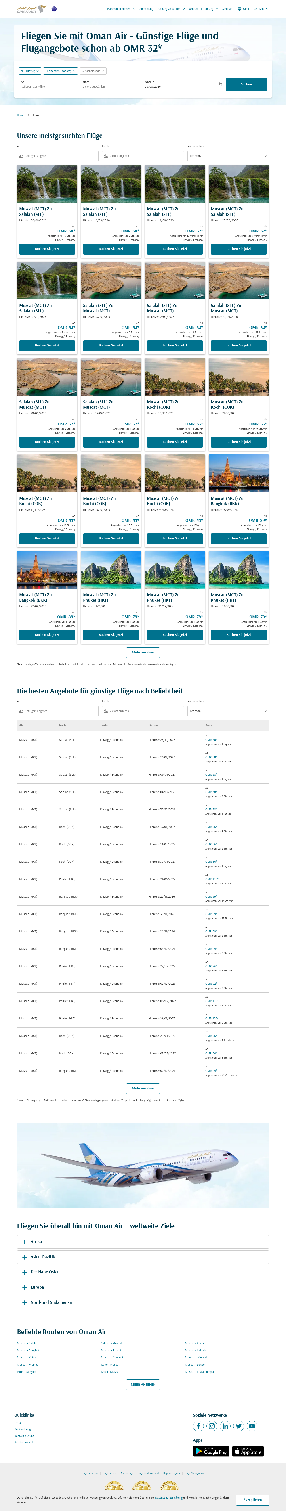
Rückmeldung (22, 1429)
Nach (86, 82)
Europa (37, 1287)
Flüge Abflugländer (194, 1473)
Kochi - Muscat (110, 1372)
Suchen (246, 84)
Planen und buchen (121, 9)
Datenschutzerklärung (169, 1498)
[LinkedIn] (225, 1426)
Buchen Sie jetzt (47, 249)
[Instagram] (211, 1426)
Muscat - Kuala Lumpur (199, 1372)
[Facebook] (198, 1426)
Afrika (36, 1241)
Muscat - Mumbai (28, 1365)
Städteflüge (127, 1473)
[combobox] (49, 86)
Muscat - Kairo (26, 1357)
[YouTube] (252, 1426)
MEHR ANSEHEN (143, 1385)
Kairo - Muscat (110, 1365)
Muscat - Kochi (194, 1343)
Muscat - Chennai (112, 1357)
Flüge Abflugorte (171, 1473)
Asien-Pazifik (43, 1257)
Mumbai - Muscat (196, 1357)
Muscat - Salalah (27, 1343)
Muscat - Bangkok (28, 1350)
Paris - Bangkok (26, 1372)
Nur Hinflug (28, 71)
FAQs (17, 1423)
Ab (23, 82)
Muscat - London (195, 1365)
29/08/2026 (153, 86)
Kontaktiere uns (24, 1436)
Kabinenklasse (196, 146)
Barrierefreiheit (23, 1442)
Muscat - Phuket (111, 1350)
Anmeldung (146, 9)
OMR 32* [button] (142, 49)
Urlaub (193, 9)
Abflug (149, 82)
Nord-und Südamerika (51, 1302)
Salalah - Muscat (111, 1343)
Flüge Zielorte (110, 1473)
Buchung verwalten (171, 9)
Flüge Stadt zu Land (148, 1473)
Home (20, 115)
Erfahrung (210, 9)
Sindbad (227, 9)
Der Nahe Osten (45, 1272)
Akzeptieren (252, 1500)
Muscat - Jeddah (195, 1350)
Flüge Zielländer (90, 1473)
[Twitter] (238, 1426)
